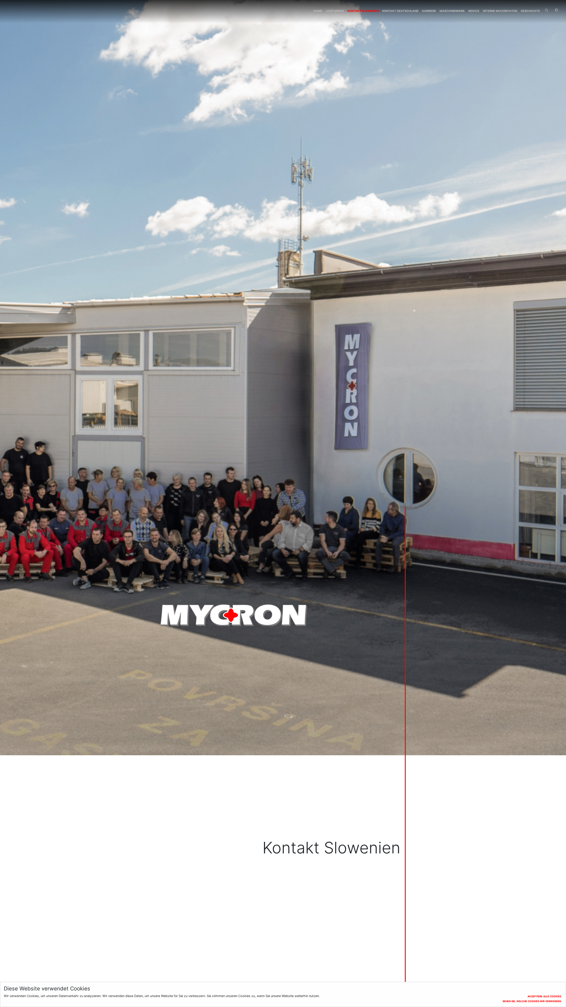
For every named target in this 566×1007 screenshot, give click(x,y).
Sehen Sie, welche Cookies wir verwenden (532, 1001)
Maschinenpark (452, 11)
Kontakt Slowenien (363, 11)
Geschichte (530, 11)
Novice (473, 11)
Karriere (429, 11)
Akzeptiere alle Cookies (544, 996)
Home (318, 11)
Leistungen (335, 11)
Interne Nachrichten (500, 11)
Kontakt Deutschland (400, 11)
